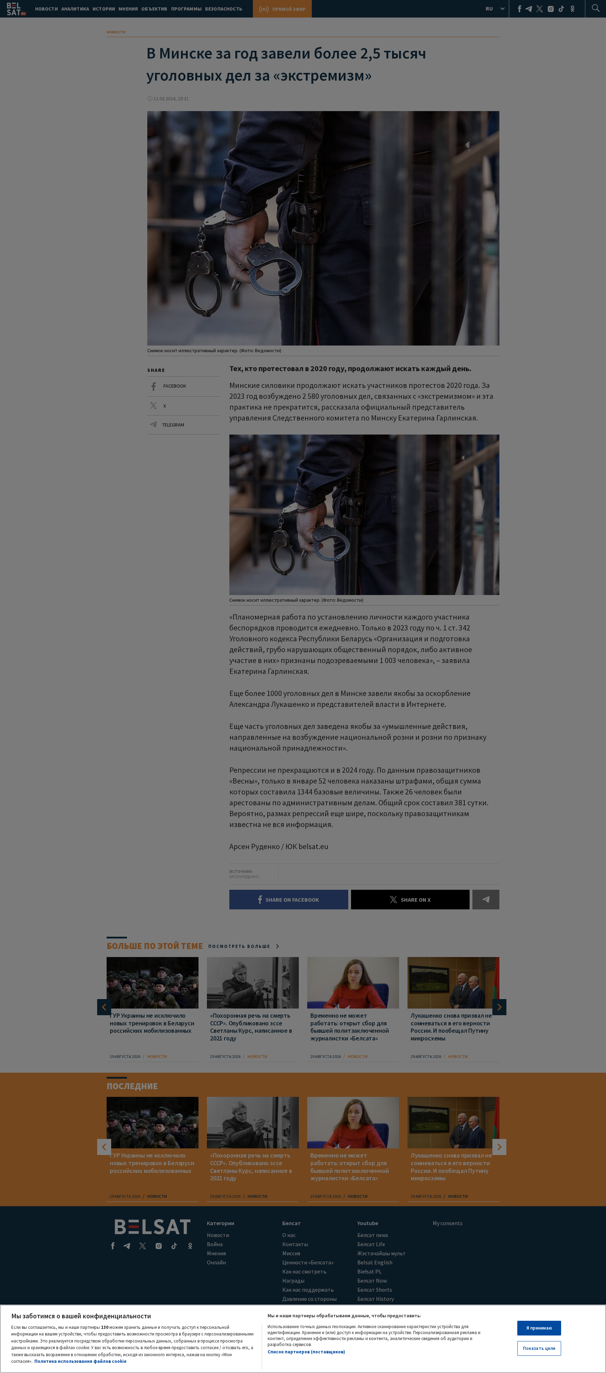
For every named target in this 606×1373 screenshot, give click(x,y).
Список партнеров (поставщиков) (306, 1352)
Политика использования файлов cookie (80, 1361)
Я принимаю (539, 1328)
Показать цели (539, 1348)
